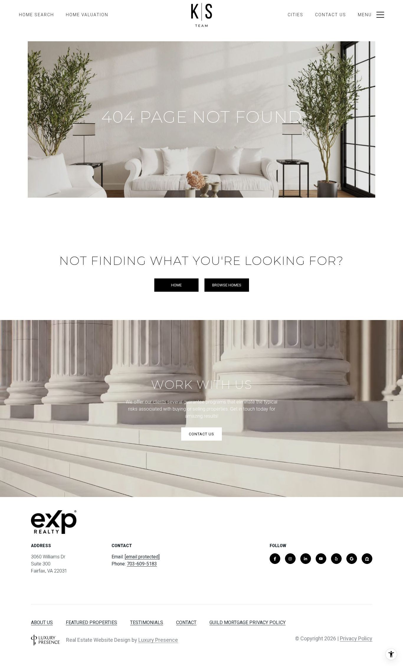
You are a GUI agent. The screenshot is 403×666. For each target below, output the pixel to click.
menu (365, 14)
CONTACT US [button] (201, 434)
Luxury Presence (158, 640)
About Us (42, 622)
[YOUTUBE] (321, 558)
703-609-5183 (142, 564)
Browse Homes (226, 285)
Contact (186, 622)
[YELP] (336, 558)
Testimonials (146, 622)
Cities (295, 14)
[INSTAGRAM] (290, 558)
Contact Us (330, 14)
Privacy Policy (356, 638)
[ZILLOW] (367, 558)
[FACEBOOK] (275, 558)
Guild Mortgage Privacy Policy (247, 622)
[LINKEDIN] (305, 558)
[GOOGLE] (351, 558)
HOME (176, 285)
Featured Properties (91, 622)
